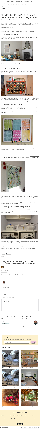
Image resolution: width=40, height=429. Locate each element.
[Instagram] (19, 424)
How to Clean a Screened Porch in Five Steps (27, 407)
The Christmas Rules (6, 406)
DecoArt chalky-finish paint (13, 196)
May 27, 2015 (6, 287)
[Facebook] (21, 424)
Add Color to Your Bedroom (26, 387)
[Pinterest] (17, 424)
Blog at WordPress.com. (5, 427)
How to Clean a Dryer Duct (7, 367)
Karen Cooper (6, 285)
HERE (5, 98)
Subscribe (33, 342)
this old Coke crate (34, 71)
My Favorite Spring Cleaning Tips (27, 367)
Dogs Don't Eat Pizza (3, 5)
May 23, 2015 (4, 272)
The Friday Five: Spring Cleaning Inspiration (10, 387)
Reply (2, 279)
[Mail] (22, 424)
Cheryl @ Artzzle (5, 270)
